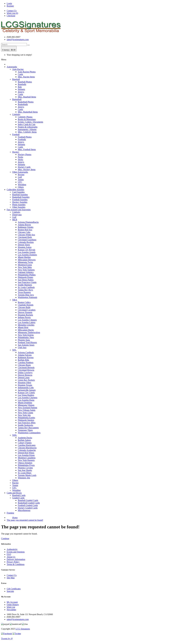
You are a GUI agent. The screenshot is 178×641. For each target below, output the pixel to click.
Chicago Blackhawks (27, 448)
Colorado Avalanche (27, 450)
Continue (5, 538)
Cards (20, 74)
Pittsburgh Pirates (25, 277)
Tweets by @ (7, 638)
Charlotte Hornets (25, 305)
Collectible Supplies (15, 189)
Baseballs (22, 84)
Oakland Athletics (26, 272)
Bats (20, 87)
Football (15, 134)
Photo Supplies (18, 204)
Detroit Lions (23, 377)
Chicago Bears (24, 365)
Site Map (11, 578)
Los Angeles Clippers (27, 320)
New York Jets (24, 415)
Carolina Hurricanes (26, 445)
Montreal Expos (25, 265)
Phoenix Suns (24, 340)
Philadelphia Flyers (26, 465)
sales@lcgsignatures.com (18, 39)
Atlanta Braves (24, 224)
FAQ (9, 554)
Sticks (20, 159)
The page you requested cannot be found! (25, 520)
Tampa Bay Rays (25, 290)
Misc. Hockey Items (26, 169)
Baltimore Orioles (25, 227)
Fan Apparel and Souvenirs (19, 209)
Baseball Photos (25, 82)
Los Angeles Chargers (27, 397)
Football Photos (25, 137)
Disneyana (17, 214)
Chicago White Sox (26, 234)
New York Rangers (26, 460)
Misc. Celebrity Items (27, 132)
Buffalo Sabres (24, 440)
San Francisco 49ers (26, 422)
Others (21, 187)
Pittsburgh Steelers (26, 420)
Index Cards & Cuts (26, 124)
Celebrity (16, 114)
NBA (14, 300)
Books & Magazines (27, 119)
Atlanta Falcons (25, 355)
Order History (13, 604)
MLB (14, 219)
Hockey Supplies (19, 202)
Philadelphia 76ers (26, 337)
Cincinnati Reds (25, 237)
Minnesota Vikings (26, 405)
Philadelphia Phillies (27, 275)
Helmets (21, 89)
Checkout (11, 15)
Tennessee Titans (25, 430)
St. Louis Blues (24, 473)
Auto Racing (18, 69)
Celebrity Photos (25, 117)
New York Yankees (26, 270)
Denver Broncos (25, 375)
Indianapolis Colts (26, 387)
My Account (12, 602)
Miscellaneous (24, 510)
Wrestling (22, 184)
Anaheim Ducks (25, 437)
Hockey (15, 152)
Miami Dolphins (25, 402)
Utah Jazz (22, 347)
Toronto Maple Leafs (27, 475)
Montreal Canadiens (26, 458)
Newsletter (11, 609)
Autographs (12, 67)
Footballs (22, 139)
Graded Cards (18, 498)
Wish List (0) (12, 13)
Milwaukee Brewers (27, 260)
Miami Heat (23, 327)
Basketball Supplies (20, 197)
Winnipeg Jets (24, 478)
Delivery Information (16, 559)
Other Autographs (20, 172)
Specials (10, 591)
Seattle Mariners (25, 285)
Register (10, 6)
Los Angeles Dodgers (27, 255)
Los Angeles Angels (26, 252)
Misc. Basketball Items (28, 112)
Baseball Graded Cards (28, 500)
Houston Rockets (25, 315)
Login (9, 3)
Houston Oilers (24, 382)
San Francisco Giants (27, 282)
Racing (15, 483)
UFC (20, 182)
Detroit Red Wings (26, 453)
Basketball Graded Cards (29, 503)
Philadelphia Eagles (26, 417)
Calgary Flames (25, 442)
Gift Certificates (14, 589)
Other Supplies (18, 207)
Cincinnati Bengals (26, 367)
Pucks (20, 157)
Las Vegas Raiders (26, 395)
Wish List (11, 607)
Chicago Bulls (24, 307)
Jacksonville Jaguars (27, 390)
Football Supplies (20, 199)
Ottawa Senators (25, 463)
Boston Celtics (24, 302)
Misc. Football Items (27, 149)
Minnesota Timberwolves (29, 332)
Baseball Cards (18, 495)
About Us (11, 557)
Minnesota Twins (25, 262)
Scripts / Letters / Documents (30, 122)
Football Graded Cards (28, 505)
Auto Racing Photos (27, 72)
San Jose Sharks (25, 470)
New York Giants (25, 412)
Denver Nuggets (25, 312)
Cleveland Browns (26, 370)
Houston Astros (24, 247)
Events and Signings (16, 552)
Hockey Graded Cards (28, 508)
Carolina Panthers (25, 362)
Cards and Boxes (14, 493)
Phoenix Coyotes (25, 468)
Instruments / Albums (27, 129)
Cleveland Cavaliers (26, 310)
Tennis (21, 179)
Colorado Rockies (26, 242)
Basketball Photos (26, 102)
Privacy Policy (13, 562)
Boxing (21, 174)
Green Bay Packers (26, 380)
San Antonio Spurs (26, 345)
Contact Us (12, 10)
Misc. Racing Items (26, 77)
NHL (14, 435)
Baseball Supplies (20, 194)
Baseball (16, 79)
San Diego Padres (26, 280)
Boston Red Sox (25, 229)
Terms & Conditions (15, 564)
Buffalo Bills (23, 360)
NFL (14, 350)
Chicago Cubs (24, 232)
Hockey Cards (24, 167)
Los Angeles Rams (26, 400)
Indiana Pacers (24, 317)
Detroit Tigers (24, 245)
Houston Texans (25, 385)
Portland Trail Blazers (27, 342)
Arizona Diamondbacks (28, 222)
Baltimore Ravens (26, 357)
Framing (10, 513)
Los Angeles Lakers (26, 322)
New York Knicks (26, 335)
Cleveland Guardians (27, 239)
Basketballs (23, 104)
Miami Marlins (24, 257)
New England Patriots (27, 407)
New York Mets (25, 267)
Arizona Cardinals (26, 352)
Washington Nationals (27, 297)
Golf (20, 177)
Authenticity (12, 549)
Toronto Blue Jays (26, 295)
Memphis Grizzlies (26, 325)
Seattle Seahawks (25, 425)
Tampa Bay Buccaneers (28, 427)
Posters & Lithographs (27, 127)
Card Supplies (18, 192)
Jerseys (21, 92)
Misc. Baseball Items (27, 97)
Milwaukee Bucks (26, 330)
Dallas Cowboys (25, 372)
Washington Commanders (29, 432)
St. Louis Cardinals (26, 287)
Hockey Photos (24, 154)
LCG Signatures (23, 629)
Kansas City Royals (26, 250)
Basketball (16, 99)
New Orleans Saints (26, 410)
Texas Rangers (24, 292)
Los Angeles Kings (26, 455)
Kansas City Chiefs (26, 392)
